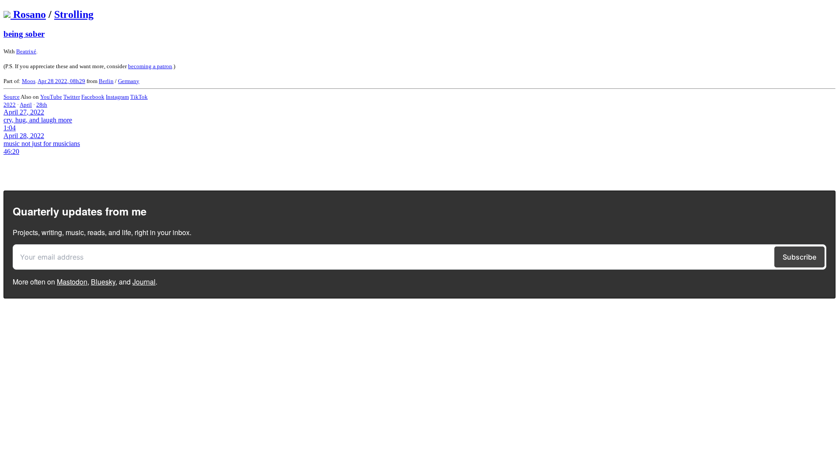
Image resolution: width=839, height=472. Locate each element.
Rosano (29, 14)
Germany (128, 81)
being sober (24, 33)
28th (41, 104)
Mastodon (72, 282)
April (26, 104)
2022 (9, 104)
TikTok (139, 97)
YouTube (51, 97)
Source (11, 97)
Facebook (92, 97)
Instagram (117, 97)
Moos (28, 81)
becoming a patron (150, 66)
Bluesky (103, 282)
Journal (144, 282)
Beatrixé (26, 51)
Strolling (74, 14)
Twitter (71, 97)
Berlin (106, 81)
